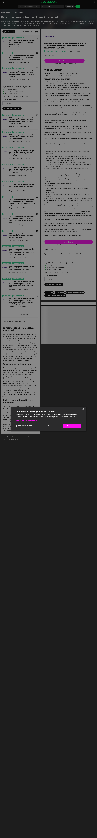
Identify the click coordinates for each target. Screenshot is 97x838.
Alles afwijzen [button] (53, 426)
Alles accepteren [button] (72, 426)
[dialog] (48, 419)
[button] (48, 420)
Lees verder (72, 416)
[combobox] (83, 409)
